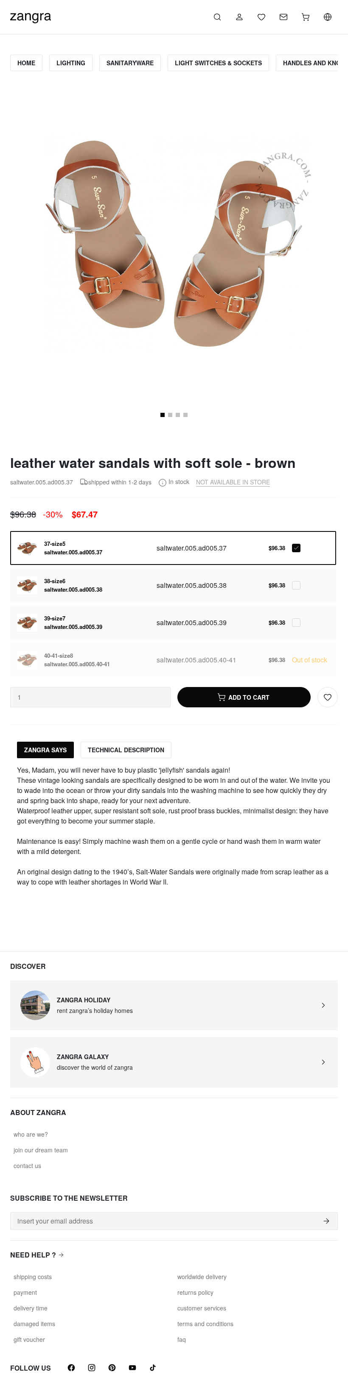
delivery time (31, 1308)
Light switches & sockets (218, 62)
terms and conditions (205, 1323)
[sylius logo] (30, 16)
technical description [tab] (126, 749)
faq (181, 1339)
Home (26, 62)
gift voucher (29, 1339)
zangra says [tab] (45, 749)
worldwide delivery (202, 1276)
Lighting (70, 62)
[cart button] (305, 17)
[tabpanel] (174, 826)
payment (25, 1292)
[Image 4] (185, 415)
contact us (27, 1165)
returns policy (195, 1292)
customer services (201, 1308)
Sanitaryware (130, 62)
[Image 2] (170, 415)
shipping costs (33, 1276)
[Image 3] (178, 415)
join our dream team (41, 1150)
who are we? (31, 1134)
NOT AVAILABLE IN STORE (233, 482)
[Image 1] (162, 415)
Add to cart (248, 697)
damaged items (34, 1323)
